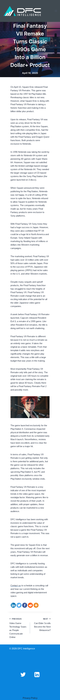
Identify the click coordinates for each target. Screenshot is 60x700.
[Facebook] (24, 605)
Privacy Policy (30, 698)
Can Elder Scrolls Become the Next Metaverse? (42, 625)
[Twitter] (19, 605)
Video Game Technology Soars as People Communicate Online (17, 628)
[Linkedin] (13, 605)
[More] (36, 605)
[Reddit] (30, 605)
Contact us (15, 585)
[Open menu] (56, 11)
